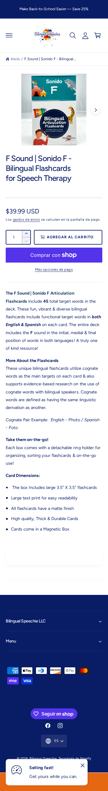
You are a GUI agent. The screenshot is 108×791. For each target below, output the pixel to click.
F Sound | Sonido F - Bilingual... (50, 59)
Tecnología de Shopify (74, 758)
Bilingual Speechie (42, 758)
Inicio (15, 59)
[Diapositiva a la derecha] (95, 110)
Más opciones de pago (54, 269)
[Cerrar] (82, 765)
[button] (9, 35)
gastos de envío (26, 219)
